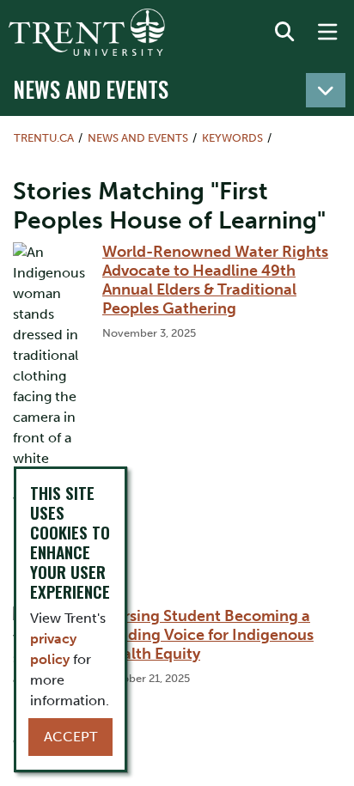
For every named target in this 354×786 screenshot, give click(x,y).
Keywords (232, 137)
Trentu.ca (44, 137)
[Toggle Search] (284, 32)
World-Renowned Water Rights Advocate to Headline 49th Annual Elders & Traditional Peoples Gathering (215, 280)
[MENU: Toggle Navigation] (327, 32)
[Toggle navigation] (325, 90)
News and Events (90, 89)
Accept (70, 736)
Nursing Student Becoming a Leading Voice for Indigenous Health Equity (208, 634)
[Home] (87, 32)
